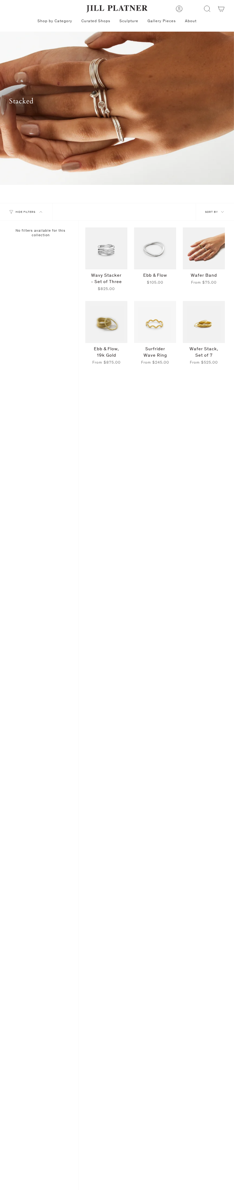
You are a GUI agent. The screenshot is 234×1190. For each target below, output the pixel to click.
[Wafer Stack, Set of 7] (204, 322)
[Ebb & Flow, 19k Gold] (106, 322)
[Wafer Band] (204, 248)
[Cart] (221, 9)
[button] (207, 9)
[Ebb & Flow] (155, 248)
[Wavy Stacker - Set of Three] (106, 248)
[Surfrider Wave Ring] (155, 322)
